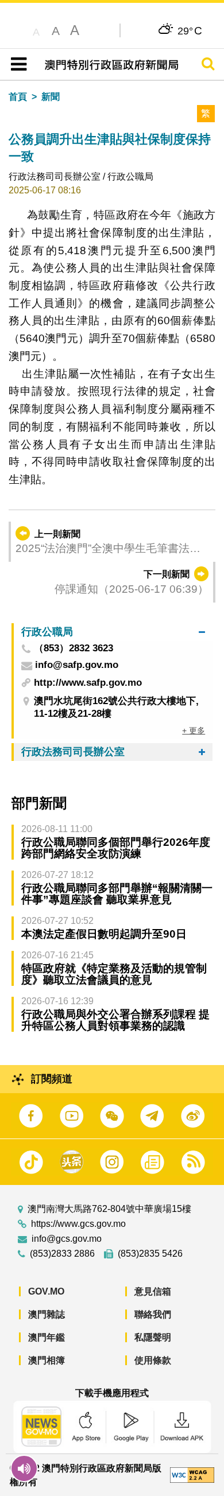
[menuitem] (113, 632)
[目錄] (16, 64)
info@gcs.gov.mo (67, 1239)
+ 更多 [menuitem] (193, 730)
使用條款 (152, 1360)
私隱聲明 (152, 1337)
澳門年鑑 (46, 1337)
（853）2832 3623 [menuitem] (73, 649)
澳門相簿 (46, 1360)
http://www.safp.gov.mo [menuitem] (88, 682)
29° (189, 30)
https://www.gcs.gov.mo (78, 1224)
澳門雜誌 (46, 1314)
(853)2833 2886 (62, 1253)
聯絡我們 (152, 1314)
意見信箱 (152, 1291)
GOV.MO (46, 1291)
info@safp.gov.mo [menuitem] (76, 665)
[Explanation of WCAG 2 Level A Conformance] (192, 1474)
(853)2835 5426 (150, 1253)
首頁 (18, 97)
